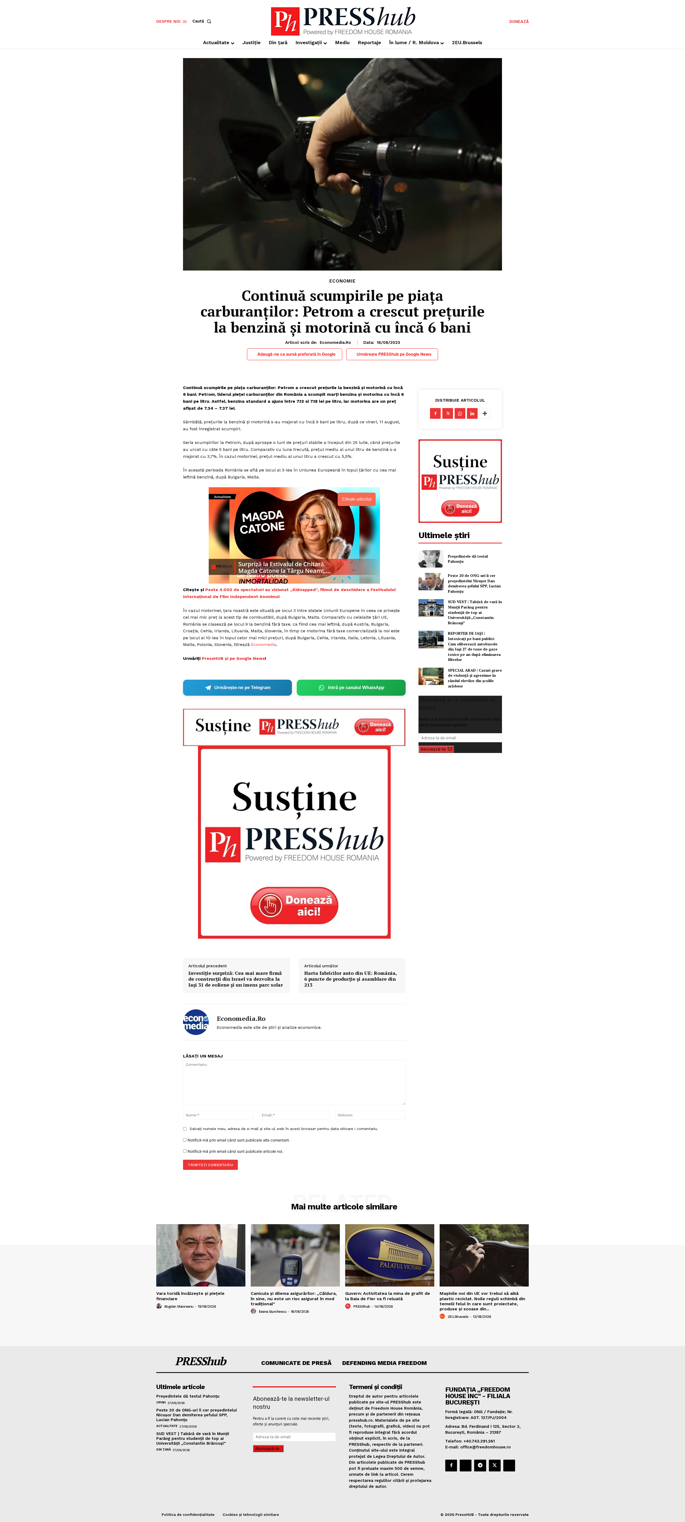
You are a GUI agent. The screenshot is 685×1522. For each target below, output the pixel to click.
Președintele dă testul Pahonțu (468, 559)
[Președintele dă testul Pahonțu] (430, 559)
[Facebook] (435, 413)
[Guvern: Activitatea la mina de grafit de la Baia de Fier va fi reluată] (389, 1255)
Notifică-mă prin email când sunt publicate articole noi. (235, 1151)
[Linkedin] (472, 413)
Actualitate (167, 1426)
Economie (342, 281)
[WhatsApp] (460, 413)
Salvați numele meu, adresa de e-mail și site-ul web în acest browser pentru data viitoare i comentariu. (284, 1129)
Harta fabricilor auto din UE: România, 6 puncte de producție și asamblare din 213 (350, 979)
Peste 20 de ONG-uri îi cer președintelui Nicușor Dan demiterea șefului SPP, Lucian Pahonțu (474, 583)
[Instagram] (465, 1465)
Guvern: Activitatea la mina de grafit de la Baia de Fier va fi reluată (387, 1296)
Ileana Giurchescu (273, 1312)
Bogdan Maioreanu (178, 1306)
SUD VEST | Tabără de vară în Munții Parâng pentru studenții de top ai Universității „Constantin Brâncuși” (475, 612)
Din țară (163, 1449)
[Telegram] (480, 1465)
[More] (484, 413)
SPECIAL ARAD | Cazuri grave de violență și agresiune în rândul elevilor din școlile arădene (475, 678)
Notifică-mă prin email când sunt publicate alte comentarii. (239, 1140)
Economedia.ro (335, 342)
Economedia (263, 644)
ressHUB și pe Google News (235, 658)
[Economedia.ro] (196, 1022)
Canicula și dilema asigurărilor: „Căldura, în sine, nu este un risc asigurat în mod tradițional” (294, 1298)
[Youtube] (509, 1465)
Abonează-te (433, 749)
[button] (202, 21)
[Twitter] (447, 413)
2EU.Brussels (458, 1317)
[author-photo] (159, 1306)
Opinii (161, 1402)
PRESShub (361, 1306)
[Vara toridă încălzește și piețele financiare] (200, 1255)
